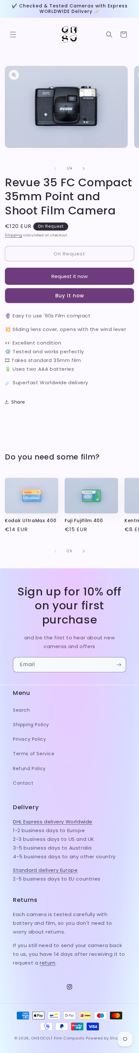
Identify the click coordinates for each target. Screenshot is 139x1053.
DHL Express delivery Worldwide (52, 821)
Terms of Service (34, 753)
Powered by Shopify (105, 1038)
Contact (23, 783)
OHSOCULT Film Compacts (57, 1038)
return (48, 962)
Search (21, 710)
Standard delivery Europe (45, 870)
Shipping (13, 235)
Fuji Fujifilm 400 (84, 520)
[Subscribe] (119, 664)
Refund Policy (29, 768)
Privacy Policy (29, 739)
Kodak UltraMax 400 (30, 520)
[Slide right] (84, 168)
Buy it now (69, 295)
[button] (13, 34)
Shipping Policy (31, 724)
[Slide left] (55, 168)
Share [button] (18, 402)
